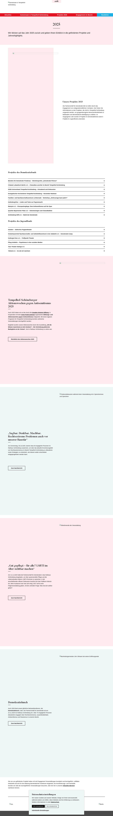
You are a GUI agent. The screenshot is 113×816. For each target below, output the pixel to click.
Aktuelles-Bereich (69, 785)
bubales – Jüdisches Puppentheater (20, 229)
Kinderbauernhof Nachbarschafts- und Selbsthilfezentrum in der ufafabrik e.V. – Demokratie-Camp (40, 234)
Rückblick (105, 15)
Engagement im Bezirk (84, 15)
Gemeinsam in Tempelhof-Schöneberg (34, 15)
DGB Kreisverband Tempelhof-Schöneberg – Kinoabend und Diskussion (32, 189)
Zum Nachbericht (16, 468)
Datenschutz (55, 802)
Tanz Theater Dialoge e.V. (16, 246)
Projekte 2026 (62, 15)
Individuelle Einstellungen (40, 810)
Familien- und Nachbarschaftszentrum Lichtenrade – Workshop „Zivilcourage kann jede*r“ (37, 198)
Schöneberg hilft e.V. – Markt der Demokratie (22, 215)
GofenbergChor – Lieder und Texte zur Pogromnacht (25, 202)
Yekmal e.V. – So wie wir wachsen (19, 251)
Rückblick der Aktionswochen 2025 (22, 339)
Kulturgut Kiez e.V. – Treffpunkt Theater (21, 238)
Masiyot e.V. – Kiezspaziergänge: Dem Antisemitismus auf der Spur (30, 206)
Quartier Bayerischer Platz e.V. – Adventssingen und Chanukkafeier (30, 210)
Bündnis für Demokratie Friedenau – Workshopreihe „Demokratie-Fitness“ (32, 181)
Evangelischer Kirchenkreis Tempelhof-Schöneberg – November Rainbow (32, 193)
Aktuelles (7, 15)
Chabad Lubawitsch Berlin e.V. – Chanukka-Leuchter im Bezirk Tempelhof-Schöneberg (36, 185)
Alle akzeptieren (38, 806)
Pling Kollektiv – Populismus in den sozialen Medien (25, 242)
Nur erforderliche (52, 806)
